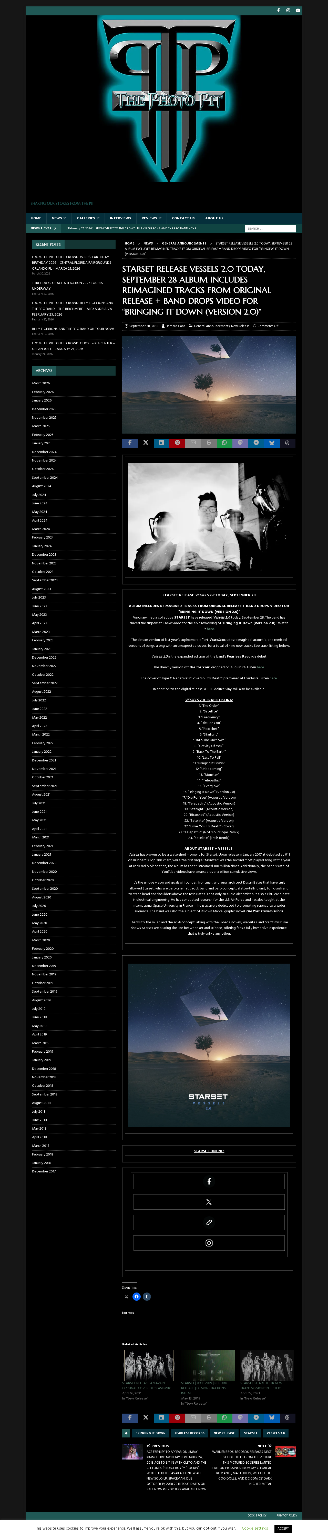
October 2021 (42, 777)
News (57, 218)
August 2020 (41, 897)
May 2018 (39, 1129)
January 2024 (42, 546)
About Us (214, 218)
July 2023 (39, 598)
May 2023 (39, 615)
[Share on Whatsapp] (224, 443)
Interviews (120, 218)
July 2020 (39, 906)
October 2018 (42, 1086)
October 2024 (43, 469)
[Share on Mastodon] (240, 443)
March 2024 (41, 529)
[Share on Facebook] (130, 443)
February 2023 (43, 640)
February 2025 (43, 435)
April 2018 (39, 1137)
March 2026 (41, 383)
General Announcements (212, 326)
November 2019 (44, 974)
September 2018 (44, 1095)
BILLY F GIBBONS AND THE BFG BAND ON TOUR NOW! (73, 329)
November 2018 (44, 1077)
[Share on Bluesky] (272, 443)
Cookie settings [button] (255, 1528)
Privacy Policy (287, 1515)
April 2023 (39, 623)
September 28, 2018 (143, 326)
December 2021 (44, 760)
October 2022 (43, 675)
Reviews (149, 218)
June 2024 (39, 503)
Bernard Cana (176, 326)
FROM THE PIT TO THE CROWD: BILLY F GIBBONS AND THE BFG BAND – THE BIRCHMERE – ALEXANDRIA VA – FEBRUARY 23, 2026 (73, 309)
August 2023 (41, 589)
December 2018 (44, 1069)
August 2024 (41, 486)
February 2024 (43, 538)
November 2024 (44, 461)
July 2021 (38, 803)
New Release (240, 326)
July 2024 (39, 495)
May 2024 (39, 512)
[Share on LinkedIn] (161, 443)
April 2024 (39, 521)
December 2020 (44, 863)
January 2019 (41, 1060)
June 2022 (39, 709)
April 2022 (39, 726)
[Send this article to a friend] (193, 443)
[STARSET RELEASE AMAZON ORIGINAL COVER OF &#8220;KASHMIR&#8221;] (149, 1365)
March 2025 (41, 426)
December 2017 (44, 1171)
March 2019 (40, 1043)
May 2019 (39, 1026)
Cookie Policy (257, 1515)
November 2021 (44, 769)
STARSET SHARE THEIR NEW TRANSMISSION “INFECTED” (261, 1385)
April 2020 (39, 932)
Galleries (86, 218)
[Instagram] (288, 10)
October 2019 (42, 983)
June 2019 (39, 1017)
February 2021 (42, 846)
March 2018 (40, 1146)
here (210, 629)
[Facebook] (278, 10)
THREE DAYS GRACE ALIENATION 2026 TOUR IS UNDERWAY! (67, 286)
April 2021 (39, 829)
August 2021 (41, 795)
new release (224, 1433)
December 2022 (44, 658)
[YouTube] (297, 10)
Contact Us (183, 218)
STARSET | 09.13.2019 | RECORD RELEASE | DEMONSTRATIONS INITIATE (204, 1388)
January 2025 (42, 443)
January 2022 (42, 752)
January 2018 (41, 1163)
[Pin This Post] (177, 443)
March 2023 (41, 632)
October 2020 (43, 880)
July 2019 (39, 1009)
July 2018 (39, 1112)
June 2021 (39, 812)
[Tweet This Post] (145, 443)
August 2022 (41, 692)
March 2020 (41, 940)
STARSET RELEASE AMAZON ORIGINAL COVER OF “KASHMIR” (146, 1385)
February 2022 (43, 743)
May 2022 (39, 718)
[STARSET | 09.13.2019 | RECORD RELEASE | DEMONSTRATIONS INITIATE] (208, 1365)
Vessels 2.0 (276, 1433)
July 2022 (39, 700)
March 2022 (41, 735)
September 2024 (45, 478)
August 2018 (41, 1103)
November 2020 (44, 872)
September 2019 (44, 992)
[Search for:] (270, 229)
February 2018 (42, 1155)
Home (36, 218)
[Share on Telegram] (256, 443)
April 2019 (39, 1034)
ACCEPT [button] (283, 1528)
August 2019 (41, 1000)
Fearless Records (189, 1433)
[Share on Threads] (287, 443)
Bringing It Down (151, 1433)
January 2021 (41, 855)
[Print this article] (209, 443)
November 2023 (44, 563)
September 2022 (45, 683)
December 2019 (44, 966)
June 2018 (39, 1120)
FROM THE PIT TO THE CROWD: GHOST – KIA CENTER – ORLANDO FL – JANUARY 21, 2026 (73, 346)
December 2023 (44, 555)
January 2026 (42, 401)
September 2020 (45, 889)
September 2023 (45, 580)
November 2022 (44, 666)
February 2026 (43, 392)
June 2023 (39, 606)
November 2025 (44, 418)
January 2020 (42, 958)
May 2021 (39, 820)
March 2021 (40, 837)
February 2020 (43, 949)
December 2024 (44, 452)
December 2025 (44, 409)
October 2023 (43, 572)
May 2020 (39, 923)
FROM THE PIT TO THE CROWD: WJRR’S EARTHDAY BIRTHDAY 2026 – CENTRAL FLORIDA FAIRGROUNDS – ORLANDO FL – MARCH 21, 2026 (73, 263)
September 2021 (44, 786)
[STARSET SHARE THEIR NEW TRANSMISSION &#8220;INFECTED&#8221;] (267, 1365)
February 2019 (42, 1052)
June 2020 (39, 915)
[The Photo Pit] (164, 179)
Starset (251, 1433)
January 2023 (42, 649)
